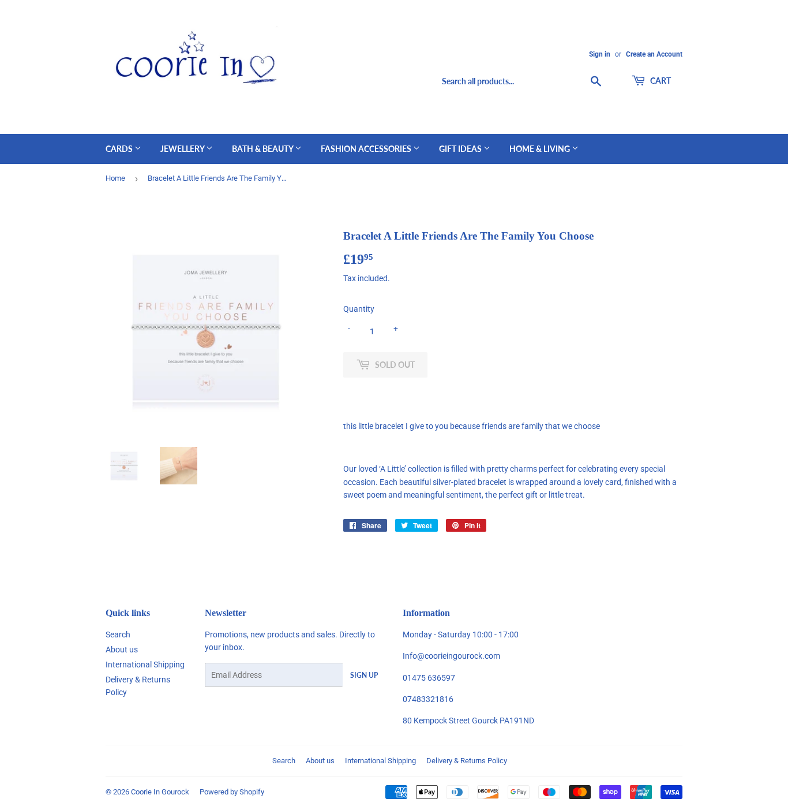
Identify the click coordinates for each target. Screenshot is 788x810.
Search (118, 634)
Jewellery (183, 149)
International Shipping (145, 664)
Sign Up (364, 675)
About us (122, 649)
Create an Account (654, 54)
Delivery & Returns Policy (466, 760)
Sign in (599, 54)
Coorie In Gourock (160, 791)
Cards (120, 149)
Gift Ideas (461, 149)
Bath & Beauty (263, 149)
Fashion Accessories (367, 149)
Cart (659, 80)
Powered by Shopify (232, 791)
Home (115, 178)
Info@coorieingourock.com (451, 655)
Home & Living (540, 149)
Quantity (358, 308)
